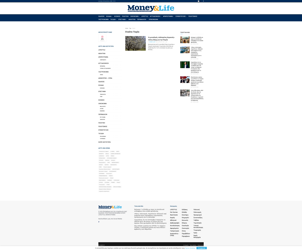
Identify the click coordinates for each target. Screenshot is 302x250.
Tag (130, 28)
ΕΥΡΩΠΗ (101, 160)
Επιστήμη (122, 19)
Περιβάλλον (141, 19)
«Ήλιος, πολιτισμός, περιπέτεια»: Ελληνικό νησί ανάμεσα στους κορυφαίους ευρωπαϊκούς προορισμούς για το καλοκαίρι (197, 52)
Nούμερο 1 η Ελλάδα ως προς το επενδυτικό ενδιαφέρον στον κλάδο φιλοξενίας (149, 210)
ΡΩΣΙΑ (111, 178)
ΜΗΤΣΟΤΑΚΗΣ (116, 169)
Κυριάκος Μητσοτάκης (104, 169)
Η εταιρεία (185, 245)
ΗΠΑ (109, 162)
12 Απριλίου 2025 (161, 41)
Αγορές (101, 108)
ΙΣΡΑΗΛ (101, 164)
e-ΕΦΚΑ (112, 151)
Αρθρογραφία (168, 16)
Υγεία (101, 96)
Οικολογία (102, 119)
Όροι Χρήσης (193, 245)
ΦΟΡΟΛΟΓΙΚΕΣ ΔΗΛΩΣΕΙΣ (105, 186)
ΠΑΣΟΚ (110, 175)
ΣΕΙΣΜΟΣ (110, 180)
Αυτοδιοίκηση (155, 16)
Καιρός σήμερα (107, 167)
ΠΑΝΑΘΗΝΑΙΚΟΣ (103, 175)
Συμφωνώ (201, 248)
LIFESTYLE (144, 16)
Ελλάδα (108, 16)
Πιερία (133, 28)
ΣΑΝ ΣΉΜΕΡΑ (102, 180)
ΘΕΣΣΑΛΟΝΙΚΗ (115, 162)
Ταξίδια (113, 19)
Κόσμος (117, 16)
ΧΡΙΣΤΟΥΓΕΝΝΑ (117, 186)
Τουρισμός (102, 138)
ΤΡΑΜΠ (113, 182)
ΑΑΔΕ (117, 151)
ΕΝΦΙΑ (112, 155)
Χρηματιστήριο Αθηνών (105, 189)
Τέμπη (118, 182)
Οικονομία (134, 16)
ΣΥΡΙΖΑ (101, 182)
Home (126, 28)
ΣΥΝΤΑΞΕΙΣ (116, 180)
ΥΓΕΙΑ (108, 184)
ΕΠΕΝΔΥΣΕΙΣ (102, 158)
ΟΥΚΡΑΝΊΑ (101, 173)
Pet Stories (102, 117)
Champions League (103, 151)
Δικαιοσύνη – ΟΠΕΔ (105, 78)
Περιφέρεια (102, 66)
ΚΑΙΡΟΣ (106, 164)
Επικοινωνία (153, 19)
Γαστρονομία (103, 19)
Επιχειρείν (102, 111)
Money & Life (152, 41)
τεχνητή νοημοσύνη (104, 191)
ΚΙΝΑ (100, 167)
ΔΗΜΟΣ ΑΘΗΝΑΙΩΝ (115, 153)
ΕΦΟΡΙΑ (107, 160)
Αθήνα (107, 153)
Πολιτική (125, 16)
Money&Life (101, 245)
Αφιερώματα (103, 59)
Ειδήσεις (101, 16)
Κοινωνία (102, 88)
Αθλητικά (132, 19)
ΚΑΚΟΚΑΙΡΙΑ (113, 164)
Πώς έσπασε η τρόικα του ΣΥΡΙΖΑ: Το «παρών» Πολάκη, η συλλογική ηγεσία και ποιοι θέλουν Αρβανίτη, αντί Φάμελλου (149, 227)
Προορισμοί (103, 136)
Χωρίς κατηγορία (104, 142)
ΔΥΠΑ (107, 155)
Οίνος (101, 74)
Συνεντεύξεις (181, 16)
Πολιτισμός (192, 16)
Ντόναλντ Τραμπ (103, 171)
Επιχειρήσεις (102, 162)
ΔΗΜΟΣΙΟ (101, 155)
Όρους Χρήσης (190, 248)
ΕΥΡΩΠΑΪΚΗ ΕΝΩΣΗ (111, 158)
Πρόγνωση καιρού (103, 178)
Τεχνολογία (103, 94)
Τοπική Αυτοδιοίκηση (105, 68)
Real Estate (102, 106)
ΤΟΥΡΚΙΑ (107, 182)
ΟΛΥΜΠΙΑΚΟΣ (112, 171)
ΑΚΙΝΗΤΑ (101, 153)
